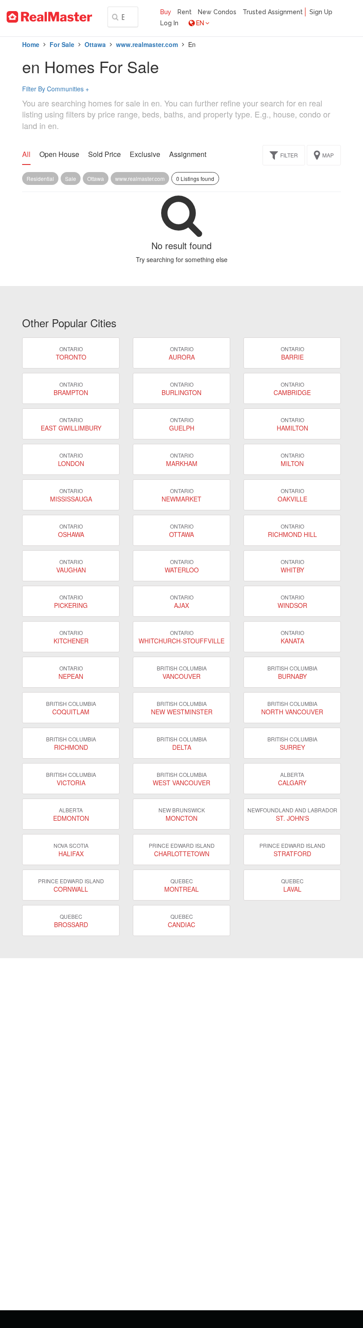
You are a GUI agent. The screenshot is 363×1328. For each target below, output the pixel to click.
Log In (169, 23)
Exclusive (145, 154)
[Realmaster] (49, 17)
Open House (59, 154)
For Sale (62, 44)
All (26, 154)
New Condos (217, 12)
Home (30, 44)
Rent (185, 12)
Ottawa (95, 44)
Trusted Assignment (273, 12)
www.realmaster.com (147, 44)
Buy (165, 12)
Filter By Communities (55, 88)
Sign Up (320, 12)
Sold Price (104, 154)
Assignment (187, 154)
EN (200, 23)
